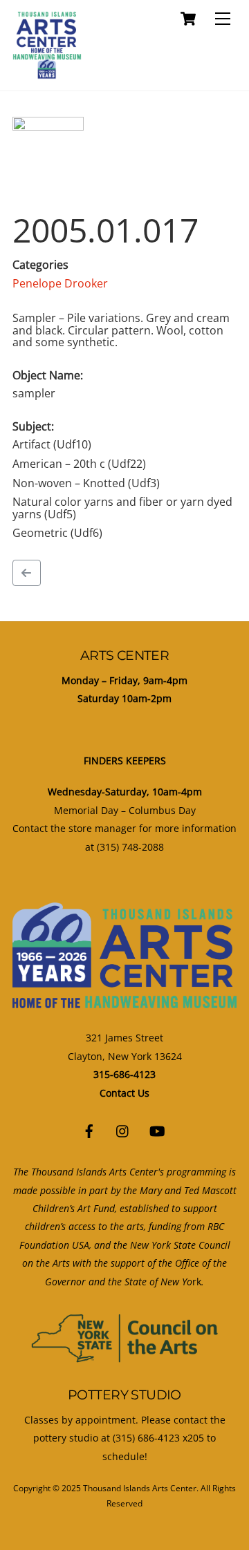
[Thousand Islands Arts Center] (47, 73)
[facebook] (89, 1129)
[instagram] (123, 1129)
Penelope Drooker (60, 283)
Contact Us (124, 1092)
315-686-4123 (124, 1074)
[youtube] (157, 1129)
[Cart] (188, 18)
